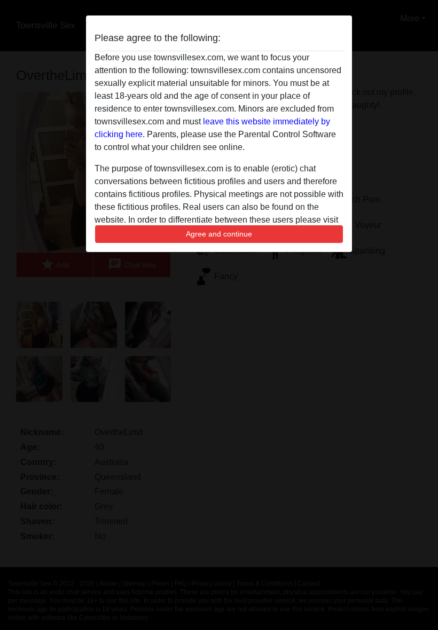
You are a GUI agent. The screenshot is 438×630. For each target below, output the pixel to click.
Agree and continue (219, 234)
